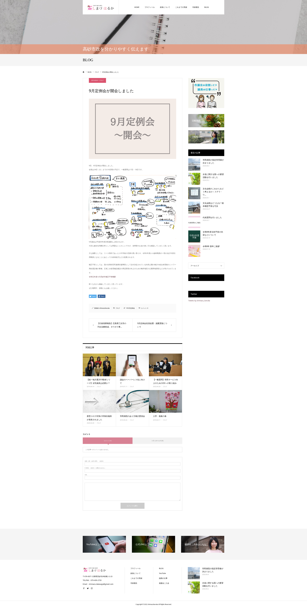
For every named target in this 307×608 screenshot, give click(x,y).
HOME (136, 7)
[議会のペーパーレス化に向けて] (132, 365)
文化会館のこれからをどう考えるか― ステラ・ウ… (213, 191)
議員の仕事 (163, 578)
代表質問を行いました (212, 217)
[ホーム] (83, 72)
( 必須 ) (94, 461)
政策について (165, 7)
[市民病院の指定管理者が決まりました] (194, 164)
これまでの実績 (181, 7)
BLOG (206, 7)
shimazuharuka (104, 308)
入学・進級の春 (159, 416)
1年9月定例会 (130, 308)
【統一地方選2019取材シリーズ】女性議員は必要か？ (98, 381)
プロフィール (150, 7)
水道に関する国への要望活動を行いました (213, 176)
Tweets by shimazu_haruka (199, 300)
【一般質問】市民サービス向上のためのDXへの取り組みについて (165, 383)
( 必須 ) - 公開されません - (95, 468)
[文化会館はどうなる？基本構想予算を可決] (194, 208)
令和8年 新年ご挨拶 (211, 246)
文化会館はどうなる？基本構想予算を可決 (213, 205)
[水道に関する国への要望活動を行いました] (194, 179)
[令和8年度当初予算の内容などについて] (194, 236)
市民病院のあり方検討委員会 (132, 416)
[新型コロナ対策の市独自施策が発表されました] (99, 401)
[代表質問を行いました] (194, 222)
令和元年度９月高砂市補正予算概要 (102, 277)
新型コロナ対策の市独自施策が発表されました (99, 418)
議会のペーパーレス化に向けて (132, 381)
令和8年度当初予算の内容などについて (213, 233)
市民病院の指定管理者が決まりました (213, 161)
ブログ (101, 80)
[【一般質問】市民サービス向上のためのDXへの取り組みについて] (165, 365)
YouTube (162, 573)
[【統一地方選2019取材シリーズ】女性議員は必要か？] (99, 365)
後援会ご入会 (164, 583)
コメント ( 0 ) (108, 441)
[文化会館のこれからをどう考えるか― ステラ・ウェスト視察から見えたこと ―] (194, 193)
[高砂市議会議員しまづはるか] (100, 7)
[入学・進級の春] (165, 401)
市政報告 (195, 7)
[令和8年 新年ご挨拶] (194, 251)
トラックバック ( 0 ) (157, 441)
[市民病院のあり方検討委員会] (132, 401)
